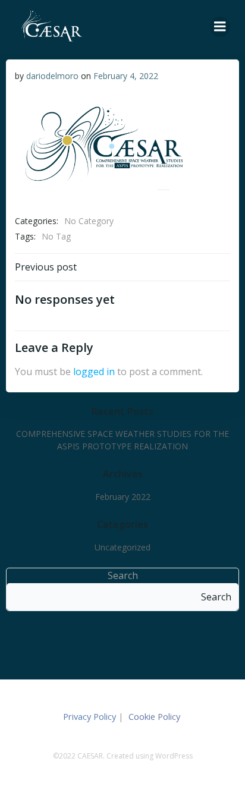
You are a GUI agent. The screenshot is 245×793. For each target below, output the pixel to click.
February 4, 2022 (125, 75)
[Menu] (220, 27)
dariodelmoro (52, 75)
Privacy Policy (89, 716)
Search (123, 575)
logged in (94, 371)
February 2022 (122, 496)
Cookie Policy (155, 716)
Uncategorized (122, 547)
